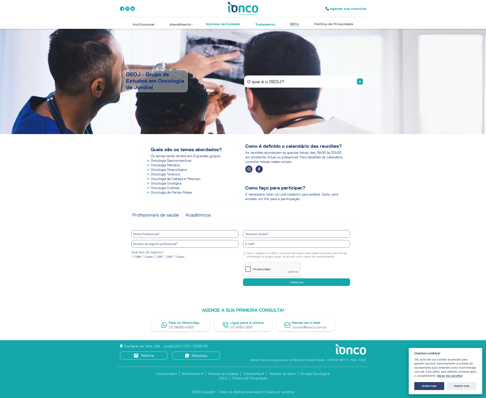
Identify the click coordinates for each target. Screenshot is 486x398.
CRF (159, 256)
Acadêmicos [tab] (198, 215)
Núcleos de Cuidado (223, 373)
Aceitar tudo (429, 385)
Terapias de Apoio (282, 373)
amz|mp (288, 392)
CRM (137, 256)
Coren (148, 256)
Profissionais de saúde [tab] (155, 215)
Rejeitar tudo (461, 385)
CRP (169, 256)
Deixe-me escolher (450, 375)
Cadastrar (297, 282)
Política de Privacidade (249, 378)
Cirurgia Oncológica (315, 373)
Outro (180, 256)
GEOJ (223, 378)
